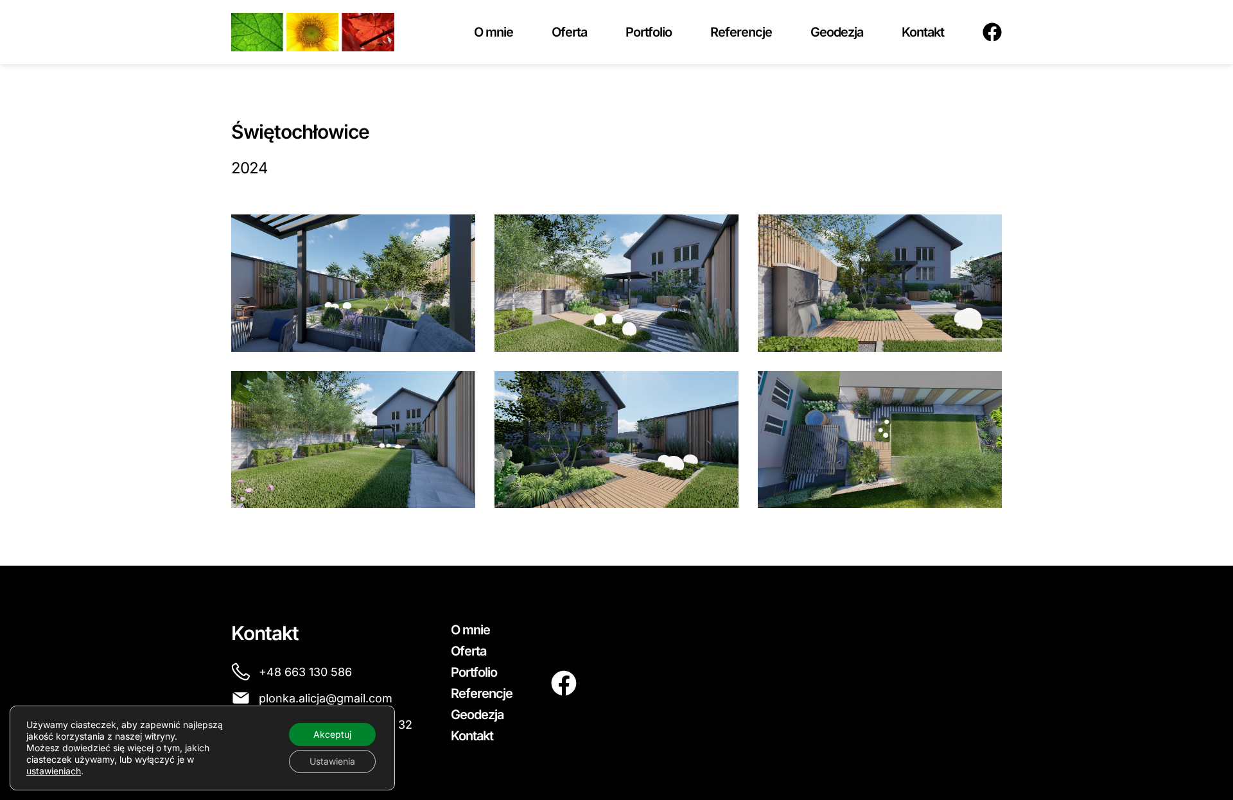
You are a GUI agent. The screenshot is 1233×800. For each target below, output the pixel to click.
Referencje (741, 32)
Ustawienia (332, 761)
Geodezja (836, 32)
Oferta (569, 32)
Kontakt (923, 32)
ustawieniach (53, 770)
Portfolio (648, 32)
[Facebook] (992, 32)
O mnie (493, 32)
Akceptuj (332, 734)
